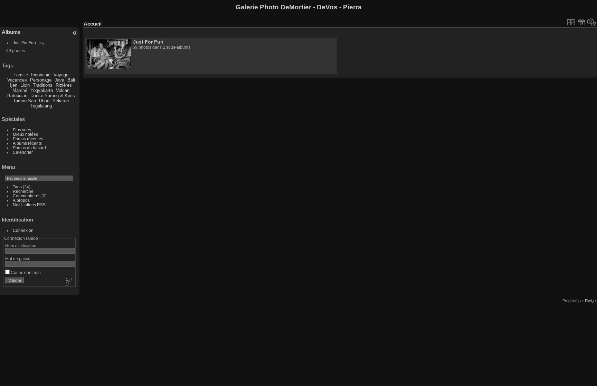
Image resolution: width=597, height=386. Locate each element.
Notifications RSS (29, 205)
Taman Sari (24, 100)
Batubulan (17, 95)
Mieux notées (25, 134)
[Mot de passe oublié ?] (68, 281)
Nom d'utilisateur (21, 245)
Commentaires (26, 196)
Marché (19, 90)
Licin (25, 85)
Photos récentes (28, 138)
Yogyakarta (41, 90)
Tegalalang (41, 106)
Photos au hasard (29, 147)
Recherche (23, 191)
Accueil (93, 24)
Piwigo (590, 301)
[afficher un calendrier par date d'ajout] (581, 22)
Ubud (44, 100)
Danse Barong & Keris (52, 95)
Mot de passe (17, 258)
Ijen (13, 85)
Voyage (61, 74)
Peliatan (61, 100)
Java (59, 80)
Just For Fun (24, 42)
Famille (20, 74)
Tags (17, 187)
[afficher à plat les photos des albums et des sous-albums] (571, 22)
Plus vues (22, 130)
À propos (21, 200)
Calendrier (23, 152)
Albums (11, 32)
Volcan (62, 90)
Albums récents (27, 143)
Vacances (17, 80)
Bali (71, 80)
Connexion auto (25, 272)
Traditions (43, 85)
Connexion (23, 230)
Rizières (64, 85)
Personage (40, 80)
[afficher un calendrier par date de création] (591, 22)
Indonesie (40, 74)
